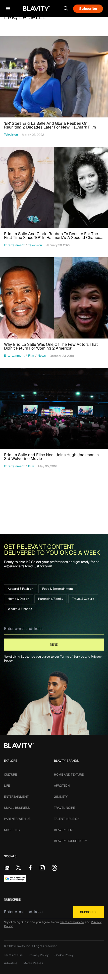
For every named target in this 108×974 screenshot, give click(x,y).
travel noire (64, 808)
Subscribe (88, 8)
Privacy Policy (38, 955)
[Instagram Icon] (42, 868)
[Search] (66, 9)
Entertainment (16, 797)
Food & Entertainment (57, 589)
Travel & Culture (83, 599)
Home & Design (18, 599)
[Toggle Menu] (8, 9)
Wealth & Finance (20, 609)
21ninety (61, 797)
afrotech (62, 786)
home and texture (69, 775)
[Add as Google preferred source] (15, 878)
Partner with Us (17, 819)
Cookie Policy (64, 955)
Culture (10, 775)
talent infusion (67, 819)
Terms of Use (13, 955)
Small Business (17, 808)
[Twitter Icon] (18, 867)
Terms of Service (72, 657)
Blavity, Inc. (23, 946)
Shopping (12, 830)
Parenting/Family (50, 599)
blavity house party (70, 841)
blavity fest (64, 830)
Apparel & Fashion (20, 589)
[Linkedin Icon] (7, 868)
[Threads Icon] (54, 868)
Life (7, 786)
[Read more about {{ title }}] (54, 76)
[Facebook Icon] (30, 868)
